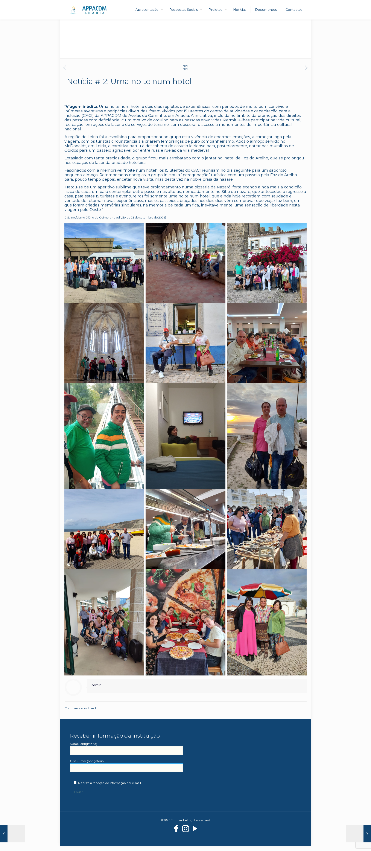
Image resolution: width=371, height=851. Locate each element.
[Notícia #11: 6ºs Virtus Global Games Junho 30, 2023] (12, 833)
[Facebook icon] (176, 828)
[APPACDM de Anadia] (90, 9)
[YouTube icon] (195, 828)
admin (96, 685)
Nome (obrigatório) (83, 744)
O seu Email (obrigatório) (87, 761)
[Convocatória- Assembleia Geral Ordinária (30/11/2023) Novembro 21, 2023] (358, 833)
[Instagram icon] (185, 828)
